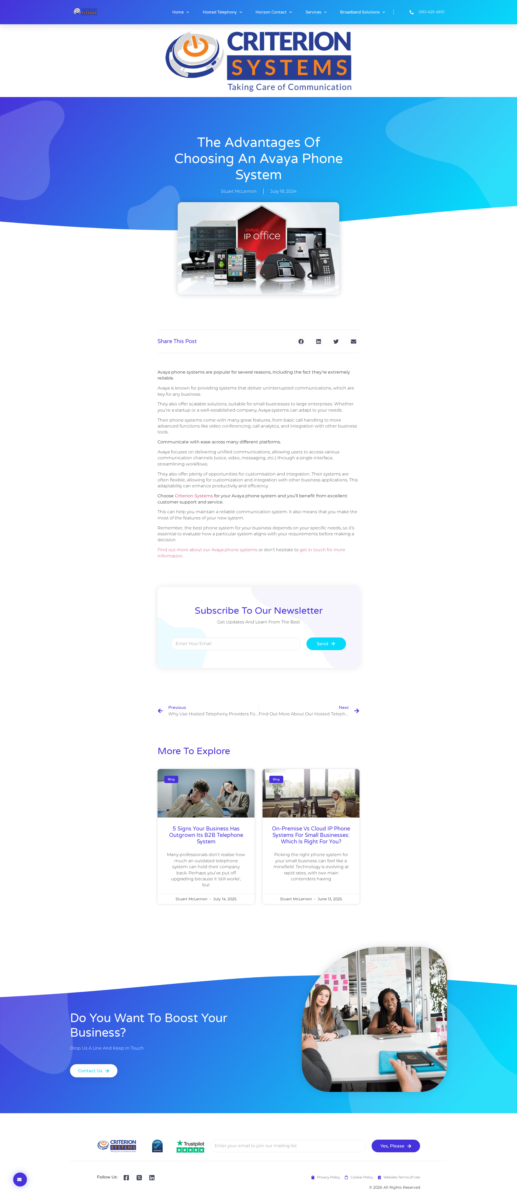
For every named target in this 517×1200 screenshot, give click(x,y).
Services (313, 12)
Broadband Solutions (360, 12)
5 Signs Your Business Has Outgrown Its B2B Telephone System (206, 835)
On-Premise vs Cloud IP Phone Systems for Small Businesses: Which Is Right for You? (311, 835)
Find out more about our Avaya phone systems (207, 549)
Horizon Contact (271, 12)
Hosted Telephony (220, 12)
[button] (301, 341)
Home (178, 12)
